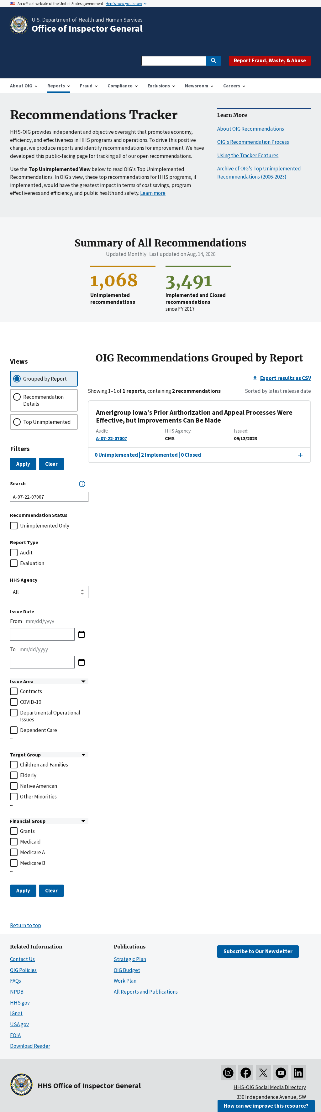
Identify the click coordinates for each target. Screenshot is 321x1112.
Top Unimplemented (47, 421)
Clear (51, 463)
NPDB (17, 991)
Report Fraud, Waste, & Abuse (270, 60)
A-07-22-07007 (111, 438)
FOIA (15, 1035)
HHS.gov (20, 1002)
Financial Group (27, 821)
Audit (26, 552)
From (16, 621)
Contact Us (22, 959)
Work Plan (125, 980)
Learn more (153, 193)
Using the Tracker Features (247, 155)
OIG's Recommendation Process (253, 141)
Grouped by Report (45, 378)
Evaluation (32, 563)
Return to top (25, 925)
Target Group (25, 754)
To (13, 649)
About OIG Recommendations (250, 128)
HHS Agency (23, 580)
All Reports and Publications (146, 991)
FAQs (15, 980)
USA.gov (19, 1024)
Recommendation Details (43, 400)
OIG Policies (23, 970)
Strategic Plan (130, 959)
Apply (23, 463)
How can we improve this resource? (266, 1105)
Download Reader (30, 1045)
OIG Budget (127, 970)
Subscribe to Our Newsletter (258, 951)
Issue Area (22, 681)
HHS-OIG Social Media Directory (270, 1087)
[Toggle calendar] (81, 634)
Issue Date (22, 611)
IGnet (16, 1013)
